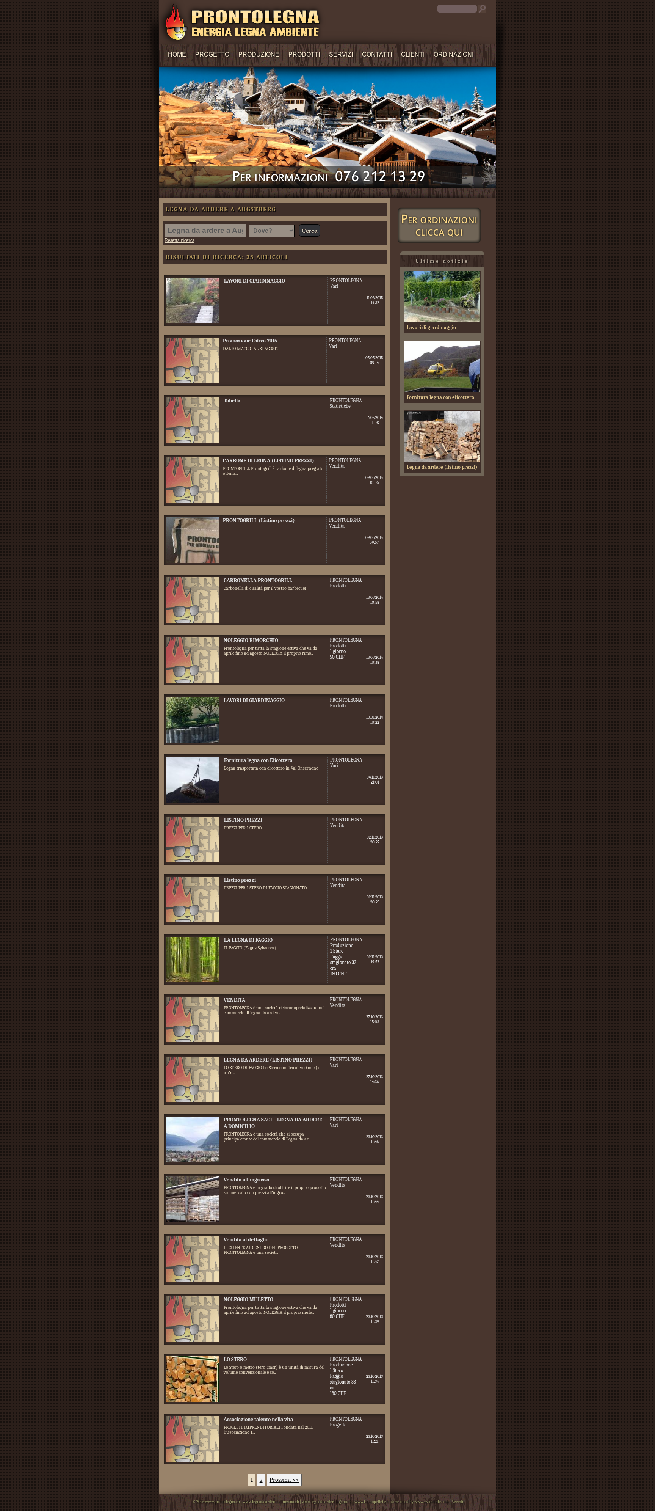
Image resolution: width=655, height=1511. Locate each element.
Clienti (413, 54)
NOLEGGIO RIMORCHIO (251, 640)
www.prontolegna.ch (222, 1501)
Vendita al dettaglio (246, 1239)
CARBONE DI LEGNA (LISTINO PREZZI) (268, 460)
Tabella (232, 400)
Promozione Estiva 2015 (250, 341)
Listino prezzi (240, 880)
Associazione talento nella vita (258, 1419)
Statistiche (340, 406)
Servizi (341, 54)
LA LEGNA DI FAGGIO (248, 940)
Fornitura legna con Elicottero (258, 760)
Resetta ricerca (179, 240)
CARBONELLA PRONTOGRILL (258, 580)
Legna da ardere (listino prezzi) (442, 467)
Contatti (377, 54)
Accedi (457, 1501)
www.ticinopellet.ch (371, 1501)
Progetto (212, 54)
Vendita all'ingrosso (246, 1179)
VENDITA (234, 1000)
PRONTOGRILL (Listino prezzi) (259, 520)
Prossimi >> (284, 1479)
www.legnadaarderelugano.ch (327, 1501)
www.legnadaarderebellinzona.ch (271, 1501)
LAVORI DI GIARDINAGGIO (254, 281)
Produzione (258, 54)
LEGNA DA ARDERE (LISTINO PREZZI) (268, 1060)
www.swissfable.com (431, 1501)
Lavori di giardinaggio (431, 327)
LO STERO (235, 1359)
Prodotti (304, 54)
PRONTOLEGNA (346, 280)
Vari (334, 286)
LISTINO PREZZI (243, 820)
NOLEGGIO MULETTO (248, 1299)
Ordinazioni (453, 54)
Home (177, 54)
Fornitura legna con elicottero (440, 397)
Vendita (337, 466)
